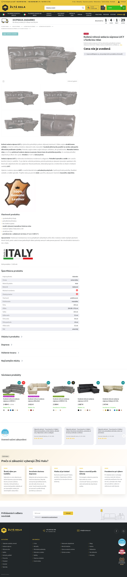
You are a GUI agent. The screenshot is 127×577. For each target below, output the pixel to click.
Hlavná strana (5, 26)
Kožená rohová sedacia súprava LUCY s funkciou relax (14, 28)
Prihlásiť (123, 2)
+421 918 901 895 (33, 2)
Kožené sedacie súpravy (29, 26)
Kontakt (112, 2)
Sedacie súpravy (48, 14)
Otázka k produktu (10, 336)
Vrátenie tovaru (8, 352)
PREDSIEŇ (106, 14)
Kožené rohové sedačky (45, 26)
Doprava (5, 344)
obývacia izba (72, 14)
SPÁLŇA (80, 14)
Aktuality (79, 2)
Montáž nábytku (66, 546)
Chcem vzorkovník (93, 7)
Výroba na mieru (66, 552)
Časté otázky (105, 2)
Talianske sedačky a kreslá (13, 14)
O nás (74, 2)
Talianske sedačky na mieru (34, 14)
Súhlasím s (46, 517)
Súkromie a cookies (39, 552)
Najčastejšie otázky (10, 360)
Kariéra (91, 546)
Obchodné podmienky (39, 549)
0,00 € (115, 7)
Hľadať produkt (50, 8)
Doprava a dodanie (39, 558)
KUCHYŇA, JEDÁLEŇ (89, 14)
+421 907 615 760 (21, 2)
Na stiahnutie (93, 552)
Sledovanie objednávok (68, 543)
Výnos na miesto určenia (68, 549)
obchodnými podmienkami (49, 517)
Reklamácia (97, 2)
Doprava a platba (88, 2)
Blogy (91, 543)
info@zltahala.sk (85, 530)
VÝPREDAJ (121, 14)
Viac (121, 45)
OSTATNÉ (113, 14)
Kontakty (92, 555)
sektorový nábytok (61, 14)
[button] (124, 436)
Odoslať (68, 513)
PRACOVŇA (98, 14)
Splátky (36, 555)
